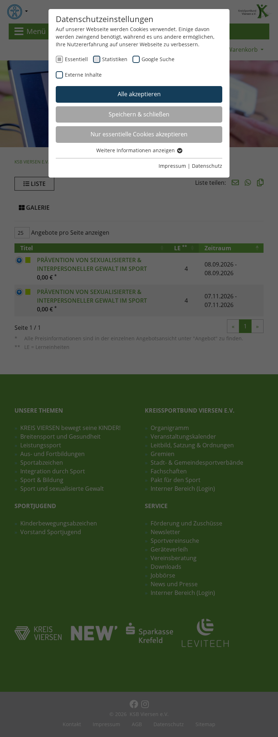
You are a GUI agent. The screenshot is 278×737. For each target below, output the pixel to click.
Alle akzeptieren (139, 94)
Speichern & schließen (139, 114)
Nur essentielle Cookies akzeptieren (139, 134)
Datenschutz (207, 165)
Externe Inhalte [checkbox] (83, 74)
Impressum (172, 165)
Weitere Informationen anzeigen (136, 150)
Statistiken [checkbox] (114, 59)
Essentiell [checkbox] (76, 59)
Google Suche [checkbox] (158, 59)
